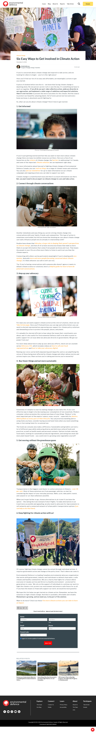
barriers (55, 160)
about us (75, 704)
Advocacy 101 (26, 346)
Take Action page (22, 325)
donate (85, 707)
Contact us (51, 704)
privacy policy (63, 704)
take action (86, 704)
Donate (88, 4)
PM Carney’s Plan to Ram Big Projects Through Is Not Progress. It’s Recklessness (67, 678)
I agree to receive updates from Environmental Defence (38, 638)
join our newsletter (33, 171)
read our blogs (40, 168)
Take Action (70, 4)
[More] (26, 608)
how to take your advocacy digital (45, 348)
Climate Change (20, 55)
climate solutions (42, 162)
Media (49, 707)
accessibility (63, 707)
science (33, 160)
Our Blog (39, 707)
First (21, 622)
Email (22, 625)
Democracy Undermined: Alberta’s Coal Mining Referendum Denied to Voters (26, 678)
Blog (49, 4)
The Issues (39, 704)
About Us (55, 4)
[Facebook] (18, 608)
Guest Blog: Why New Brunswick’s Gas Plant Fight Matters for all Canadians (47, 678)
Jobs (74, 709)
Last (50, 622)
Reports (62, 4)
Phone (51, 625)
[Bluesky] (23, 608)
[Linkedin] (21, 608)
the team (75, 707)
